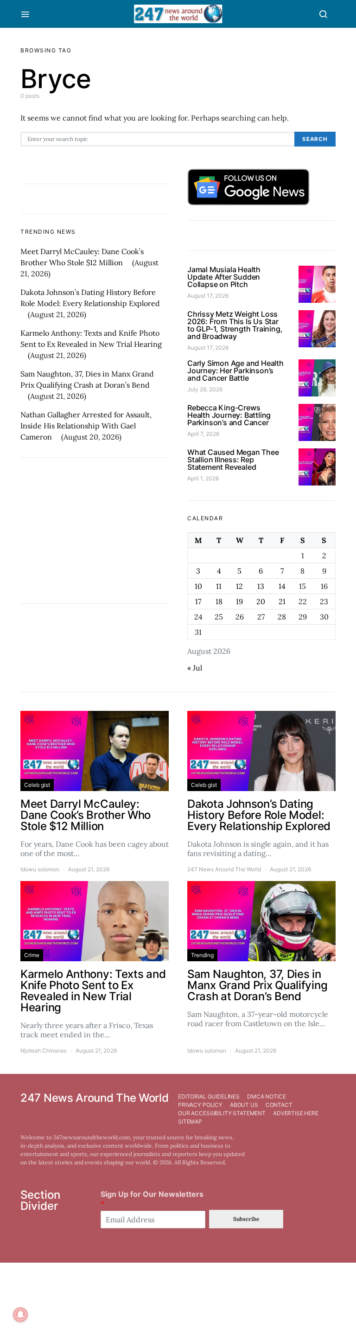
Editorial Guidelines (209, 1096)
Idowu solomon (39, 869)
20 (260, 601)
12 (239, 586)
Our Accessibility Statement (222, 1113)
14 (282, 586)
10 (198, 586)
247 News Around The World (224, 869)
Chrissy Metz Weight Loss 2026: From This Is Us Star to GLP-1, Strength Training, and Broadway (234, 325)
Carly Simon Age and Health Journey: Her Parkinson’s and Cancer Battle (235, 370)
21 (282, 601)
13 (260, 586)
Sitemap (190, 1121)
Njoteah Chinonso (43, 1050)
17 (198, 601)
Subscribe (246, 1218)
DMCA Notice (266, 1096)
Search (315, 139)
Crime (31, 955)
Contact (279, 1104)
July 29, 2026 (204, 389)
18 (219, 601)
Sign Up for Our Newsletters (152, 1198)
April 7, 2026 (203, 433)
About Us (244, 1104)
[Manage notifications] (20, 1314)
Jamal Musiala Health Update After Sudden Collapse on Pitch (224, 277)
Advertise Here (295, 1113)
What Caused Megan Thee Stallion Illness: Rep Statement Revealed (233, 459)
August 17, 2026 (208, 295)
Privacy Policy (200, 1104)
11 (219, 586)
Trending (202, 955)
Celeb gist (37, 784)
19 (239, 601)
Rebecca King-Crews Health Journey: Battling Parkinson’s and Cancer (229, 415)
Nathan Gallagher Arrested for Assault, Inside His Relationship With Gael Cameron (86, 425)
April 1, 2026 (203, 478)
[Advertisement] (94, 530)
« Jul (194, 667)
